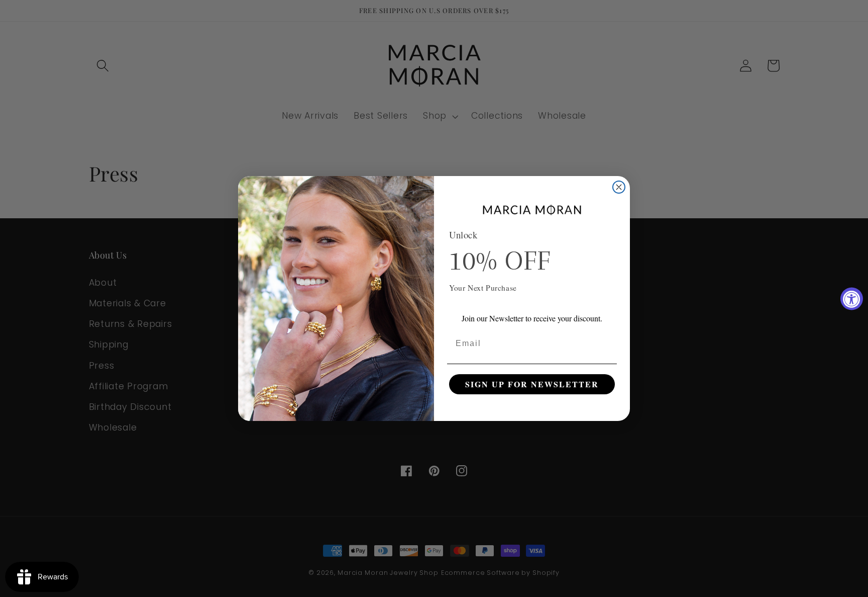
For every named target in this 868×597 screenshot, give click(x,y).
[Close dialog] (619, 187)
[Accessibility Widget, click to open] (851, 298)
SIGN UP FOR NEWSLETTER (532, 384)
